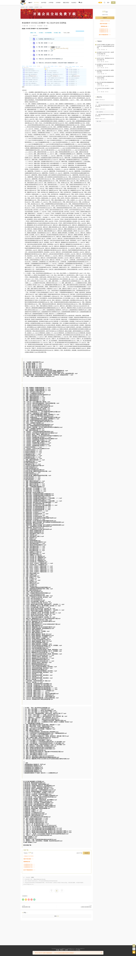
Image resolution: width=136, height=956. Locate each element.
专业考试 (73, 2)
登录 (58, 916)
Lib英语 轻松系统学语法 (86, 906)
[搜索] (104, 2)
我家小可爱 (25, 25)
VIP (31, 2)
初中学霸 (43, 2)
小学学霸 (51, 2)
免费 (81, 2)
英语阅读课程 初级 (26, 906)
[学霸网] (23, 2)
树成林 (23, 28)
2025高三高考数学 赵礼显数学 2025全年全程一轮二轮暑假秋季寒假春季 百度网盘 (105, 46)
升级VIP (86, 853)
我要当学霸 (66, 2)
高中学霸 (36, 2)
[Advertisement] (57, 932)
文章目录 (24, 90)
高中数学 (40, 25)
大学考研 (58, 2)
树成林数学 (25, 895)
